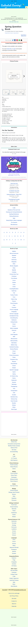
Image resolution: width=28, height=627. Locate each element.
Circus (14, 280)
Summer (14, 382)
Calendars (14, 572)
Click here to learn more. (14, 21)
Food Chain (14, 504)
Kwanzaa (14, 330)
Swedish (14, 553)
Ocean (14, 351)
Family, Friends (14, 295)
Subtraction (14, 380)
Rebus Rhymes (14, 466)
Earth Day (14, 290)
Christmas (14, 276)
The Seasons (14, 222)
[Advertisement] (14, 12)
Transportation (14, 390)
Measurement (14, 338)
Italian (14, 545)
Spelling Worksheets (14, 214)
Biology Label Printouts (14, 492)
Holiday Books (14, 322)
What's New (14, 441)
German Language (14, 313)
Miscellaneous (14, 224)
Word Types (14, 409)
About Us (14, 603)
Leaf (14, 332)
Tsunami (14, 533)
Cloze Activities (14, 473)
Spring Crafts (23, 35)
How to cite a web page (14, 593)
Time (14, 388)
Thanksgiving (14, 386)
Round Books (14, 363)
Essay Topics (14, 475)
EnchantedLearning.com (20, 589)
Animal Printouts (14, 490)
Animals (14, 257)
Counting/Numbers (14, 288)
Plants (14, 357)
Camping (14, 272)
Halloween (14, 319)
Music (14, 584)
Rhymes (14, 361)
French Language (14, 309)
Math (14, 218)
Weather (14, 403)
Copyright (4, 589)
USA (14, 392)
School (14, 365)
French (14, 541)
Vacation (14, 394)
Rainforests (14, 512)
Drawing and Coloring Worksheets (14, 212)
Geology (14, 525)
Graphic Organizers (14, 578)
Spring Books (23, 34)
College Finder (14, 574)
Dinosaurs (14, 500)
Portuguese (14, 549)
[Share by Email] (19, 40)
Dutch (14, 539)
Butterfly (14, 270)
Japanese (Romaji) (14, 547)
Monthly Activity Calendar (14, 445)
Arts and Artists (14, 570)
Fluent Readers (14, 303)
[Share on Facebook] (15, 40)
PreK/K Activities (14, 464)
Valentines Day (14, 396)
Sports (14, 371)
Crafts (14, 207)
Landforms (14, 529)
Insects (14, 326)
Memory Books (14, 340)
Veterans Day (14, 398)
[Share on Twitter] (13, 40)
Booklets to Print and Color (14, 209)
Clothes (14, 282)
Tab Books (14, 384)
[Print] (21, 40)
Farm (14, 297)
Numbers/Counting (14, 347)
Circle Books (14, 278)
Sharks (14, 514)
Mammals (14, 508)
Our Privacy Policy (14, 595)
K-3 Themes (14, 458)
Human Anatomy (14, 506)
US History (14, 565)
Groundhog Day (14, 317)
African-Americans (14, 253)
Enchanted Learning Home (14, 443)
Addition (14, 251)
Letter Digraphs (14, 334)
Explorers (14, 558)
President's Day (14, 359)
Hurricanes (14, 527)
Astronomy (14, 259)
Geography (14, 311)
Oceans (14, 531)
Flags (14, 559)
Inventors (14, 563)
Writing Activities (14, 479)
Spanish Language (14, 369)
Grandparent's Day (14, 315)
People (14, 353)
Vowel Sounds (14, 401)
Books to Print (14, 447)
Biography (14, 261)
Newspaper (14, 477)
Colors (14, 286)
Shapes (14, 367)
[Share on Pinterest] (17, 40)
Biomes (14, 494)
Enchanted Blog (14, 451)
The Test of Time (14, 485)
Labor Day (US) (14, 183)
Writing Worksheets (14, 216)
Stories (14, 378)
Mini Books (14, 342)
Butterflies (14, 498)
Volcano (14, 535)
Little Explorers (14, 460)
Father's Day (14, 299)
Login (14, 48)
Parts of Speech (14, 481)
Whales (14, 405)
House (14, 324)
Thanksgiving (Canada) (14, 199)
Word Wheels (14, 586)
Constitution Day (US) (14, 190)
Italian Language (14, 328)
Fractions (14, 307)
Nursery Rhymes (14, 349)
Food (14, 305)
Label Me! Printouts (14, 580)
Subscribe (9, 48)
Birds (14, 263)
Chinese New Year (14, 274)
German (14, 543)
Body (14, 268)
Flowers (14, 301)
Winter (14, 407)
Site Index (14, 449)
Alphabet (14, 255)
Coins (14, 284)
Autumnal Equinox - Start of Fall (14, 194)
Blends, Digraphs (14, 265)
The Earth (14, 523)
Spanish (14, 551)
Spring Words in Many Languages (14, 220)
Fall (14, 292)
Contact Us (14, 601)
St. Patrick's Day (14, 376)
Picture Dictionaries (14, 355)
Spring (14, 374)
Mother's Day (14, 344)
